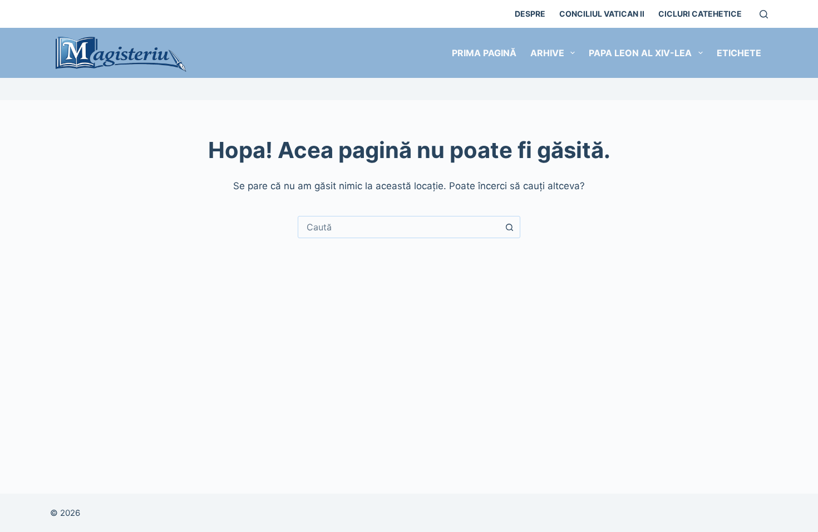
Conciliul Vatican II (601, 13)
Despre (530, 13)
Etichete (739, 52)
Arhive (547, 52)
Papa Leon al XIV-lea (640, 52)
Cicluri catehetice (700, 13)
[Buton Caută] (509, 227)
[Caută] (764, 14)
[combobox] (398, 227)
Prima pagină (484, 52)
